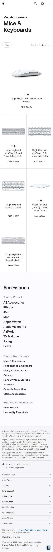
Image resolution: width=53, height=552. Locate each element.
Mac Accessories (24, 465)
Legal (36, 545)
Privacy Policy (8, 545)
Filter (7, 45)
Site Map (5, 548)
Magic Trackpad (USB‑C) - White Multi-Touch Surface (39, 208)
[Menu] (49, 3)
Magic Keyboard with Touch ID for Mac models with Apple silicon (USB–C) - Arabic (39, 153)
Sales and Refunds (24, 545)
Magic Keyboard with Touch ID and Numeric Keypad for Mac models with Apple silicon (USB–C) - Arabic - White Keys (13, 153)
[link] (48, 547)
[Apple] (3, 464)
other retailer (42, 530)
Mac (11, 465)
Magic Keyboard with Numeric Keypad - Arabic (13, 257)
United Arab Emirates (11, 537)
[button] (35, 3)
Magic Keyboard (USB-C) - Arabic (13, 206)
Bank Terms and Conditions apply (32, 449)
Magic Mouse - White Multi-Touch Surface (26, 100)
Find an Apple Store (26, 530)
